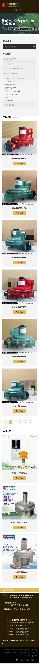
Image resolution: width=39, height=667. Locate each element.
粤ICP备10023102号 (27, 652)
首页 (3, 28)
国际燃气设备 (24, 640)
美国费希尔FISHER (11, 81)
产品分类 (9, 28)
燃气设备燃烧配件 (10, 105)
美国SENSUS (9, 97)
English (21, 10)
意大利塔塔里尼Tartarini (13, 85)
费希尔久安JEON (10, 88)
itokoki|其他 (9, 100)
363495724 (30, 660)
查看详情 (20, 163)
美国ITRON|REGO (11, 94)
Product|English (9, 64)
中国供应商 (15, 640)
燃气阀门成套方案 (10, 59)
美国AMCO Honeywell (12, 91)
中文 (15, 10)
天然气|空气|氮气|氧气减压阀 (15, 78)
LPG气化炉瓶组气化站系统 (14, 68)
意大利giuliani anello (12, 73)
